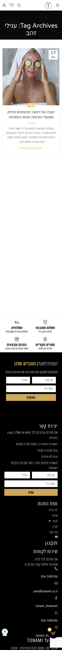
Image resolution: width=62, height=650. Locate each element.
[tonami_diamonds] (56, 598)
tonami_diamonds (47, 606)
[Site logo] (48, 5)
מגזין (31, 105)
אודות (55, 515)
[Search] (19, 5)
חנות (55, 521)
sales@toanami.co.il (45, 591)
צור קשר (53, 532)
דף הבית (53, 510)
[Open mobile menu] (57, 5)
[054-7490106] (56, 568)
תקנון (51, 543)
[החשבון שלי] (4, 5)
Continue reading (31, 148)
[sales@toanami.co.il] (56, 583)
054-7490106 (49, 576)
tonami (32, 123)
